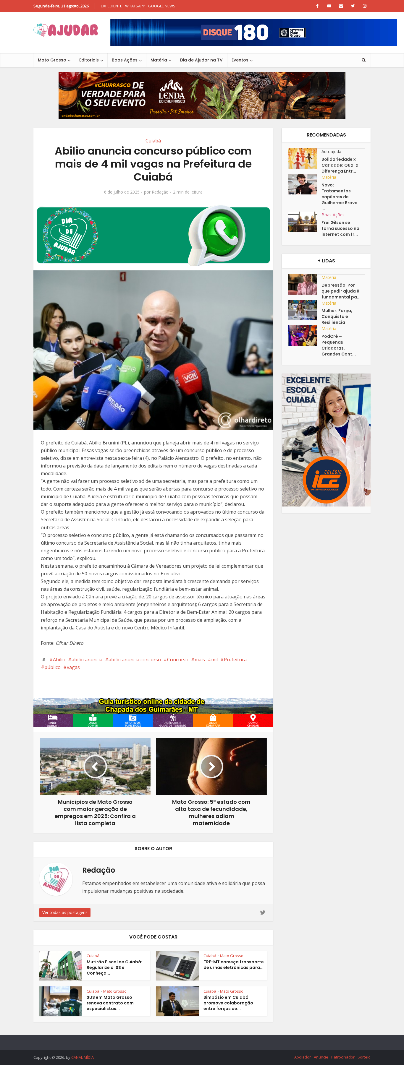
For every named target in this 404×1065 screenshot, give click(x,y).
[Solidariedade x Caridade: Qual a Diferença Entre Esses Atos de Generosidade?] (304, 158)
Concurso (177, 659)
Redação (160, 192)
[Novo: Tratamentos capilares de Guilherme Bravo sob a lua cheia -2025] (304, 184)
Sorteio (364, 1057)
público (52, 667)
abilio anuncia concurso (135, 659)
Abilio (59, 659)
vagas (73, 667)
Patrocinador (343, 1057)
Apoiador (302, 1057)
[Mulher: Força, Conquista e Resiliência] (304, 310)
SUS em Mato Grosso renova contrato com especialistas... (110, 1003)
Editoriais (89, 60)
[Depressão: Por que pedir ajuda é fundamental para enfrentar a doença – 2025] (304, 284)
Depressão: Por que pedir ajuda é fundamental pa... (341, 291)
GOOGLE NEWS (161, 6)
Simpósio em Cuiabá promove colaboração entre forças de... (228, 1003)
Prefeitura (235, 659)
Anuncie (321, 1057)
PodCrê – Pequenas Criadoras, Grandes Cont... (338, 345)
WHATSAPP (135, 6)
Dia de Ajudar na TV (201, 60)
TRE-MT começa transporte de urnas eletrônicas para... (233, 964)
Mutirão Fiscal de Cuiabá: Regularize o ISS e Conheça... (114, 967)
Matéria (159, 60)
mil (214, 659)
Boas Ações (125, 60)
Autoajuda (331, 151)
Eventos (240, 60)
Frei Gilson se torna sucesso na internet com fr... (340, 228)
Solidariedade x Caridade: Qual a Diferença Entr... (339, 165)
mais (200, 659)
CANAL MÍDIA (82, 1057)
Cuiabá (153, 140)
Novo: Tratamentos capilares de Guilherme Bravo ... (339, 197)
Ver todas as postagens (65, 912)
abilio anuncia (87, 659)
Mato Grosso (52, 60)
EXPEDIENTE (111, 6)
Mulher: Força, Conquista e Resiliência (336, 316)
